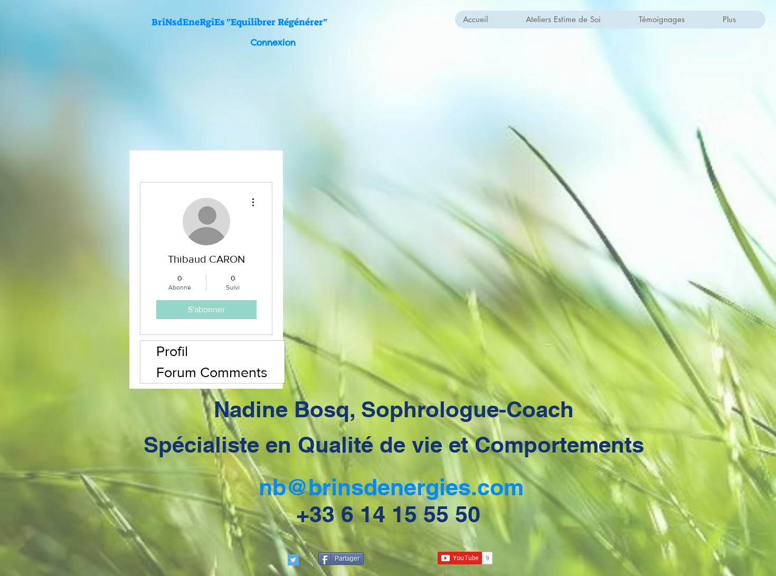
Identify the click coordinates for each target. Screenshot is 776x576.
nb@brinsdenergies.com (391, 487)
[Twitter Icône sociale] (293, 559)
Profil (172, 351)
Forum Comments (212, 372)
